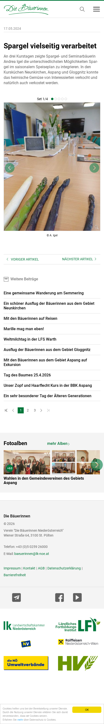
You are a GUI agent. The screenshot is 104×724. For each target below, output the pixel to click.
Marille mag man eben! (24, 329)
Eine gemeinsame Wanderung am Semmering (44, 293)
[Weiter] (42, 410)
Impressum (12, 568)
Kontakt (29, 568)
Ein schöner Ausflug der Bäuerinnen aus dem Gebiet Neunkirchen (49, 305)
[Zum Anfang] (7, 410)
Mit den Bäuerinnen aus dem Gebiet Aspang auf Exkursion (45, 362)
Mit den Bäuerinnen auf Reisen (30, 318)
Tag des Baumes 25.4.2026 (27, 375)
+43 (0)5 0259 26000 (32, 547)
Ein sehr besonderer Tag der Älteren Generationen (47, 396)
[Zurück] (14, 410)
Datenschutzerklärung (64, 568)
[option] (52, 468)
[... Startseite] (24, 9)
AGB (41, 568)
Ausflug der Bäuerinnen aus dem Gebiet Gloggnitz (47, 349)
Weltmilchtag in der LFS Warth (30, 339)
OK (87, 709)
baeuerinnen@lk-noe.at (31, 554)
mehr (20, 719)
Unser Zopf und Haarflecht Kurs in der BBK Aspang (48, 385)
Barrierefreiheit (15, 575)
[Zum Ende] (49, 410)
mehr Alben (57, 443)
